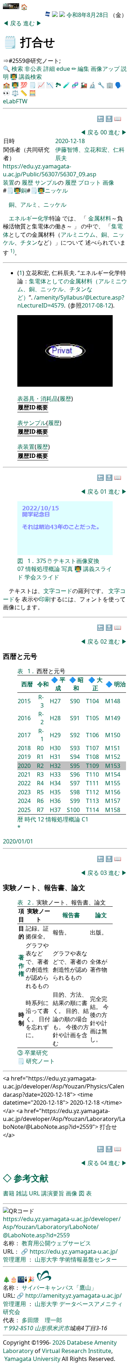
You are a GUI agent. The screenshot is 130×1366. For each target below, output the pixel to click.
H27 (55, 701)
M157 (112, 801)
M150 (112, 735)
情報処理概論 (42, 569)
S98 (75, 792)
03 (104, 873)
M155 (112, 783)
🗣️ (118, 85)
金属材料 (99, 218)
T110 (92, 774)
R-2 (41, 718)
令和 (43, 684)
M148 (112, 701)
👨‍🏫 (13, 77)
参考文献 (31, 1178)
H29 (55, 735)
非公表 (33, 69)
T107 (92, 748)
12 (41, 819)
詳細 (49, 69)
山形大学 (47, 1259)
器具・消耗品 (40, 399)
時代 (30, 819)
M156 (112, 792)
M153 (112, 766)
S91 (75, 718)
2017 (24, 735)
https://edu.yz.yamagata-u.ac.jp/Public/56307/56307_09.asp (49, 170)
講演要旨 (52, 1193)
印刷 (45, 599)
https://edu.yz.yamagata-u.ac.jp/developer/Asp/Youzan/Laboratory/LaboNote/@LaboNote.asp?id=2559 (62, 1227)
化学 (43, 218)
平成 (60, 684)
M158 (112, 810)
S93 (75, 748)
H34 (55, 783)
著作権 (21, 965)
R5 (40, 792)
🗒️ (10, 42)
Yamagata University (32, 1359)
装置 (8, 182)
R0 (40, 748)
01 (104, 491)
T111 (92, 783)
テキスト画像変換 (76, 561)
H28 (55, 718)
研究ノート (40, 1061)
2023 (24, 792)
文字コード (57, 591)
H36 (55, 801)
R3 (40, 774)
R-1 (41, 735)
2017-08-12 (96, 305)
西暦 (27, 684)
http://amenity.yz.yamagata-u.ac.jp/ (73, 1296)
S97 (75, 783)
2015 (24, 701)
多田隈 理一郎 (42, 1320)
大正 (97, 684)
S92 (75, 735)
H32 (55, 766)
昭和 (78, 684)
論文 (101, 915)
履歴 (27, 182)
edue (63, 69)
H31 (55, 757)
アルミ (29, 205)
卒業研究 (36, 1053)
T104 (92, 701)
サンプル (46, 182)
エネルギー (23, 218)
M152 (112, 757)
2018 (24, 748)
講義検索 (30, 77)
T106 (92, 735)
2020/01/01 (18, 841)
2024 (24, 801)
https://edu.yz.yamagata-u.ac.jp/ (74, 1251)
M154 (112, 774)
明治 (120, 684)
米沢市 (60, 1328)
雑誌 (21, 1193)
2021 (24, 774)
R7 (40, 810)
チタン (29, 242)
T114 (92, 810)
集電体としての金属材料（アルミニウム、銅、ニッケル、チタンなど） (72, 289)
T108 (92, 757)
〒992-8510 (18, 1328)
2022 (24, 783)
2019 (24, 757)
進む (29, 23)
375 (41, 561)
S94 (75, 757)
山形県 (43, 1328)
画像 (108, 182)
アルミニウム (78, 235)
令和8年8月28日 (87, 15)
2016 (24, 718)
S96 (75, 774)
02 (104, 641)
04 (104, 1163)
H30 (55, 748)
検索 (17, 69)
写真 (67, 569)
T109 (92, 766)
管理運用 (15, 1259)
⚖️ (15, 93)
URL (34, 1193)
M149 (112, 718)
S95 (75, 766)
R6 (40, 801)
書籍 (8, 1193)
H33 (55, 774)
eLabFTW (15, 101)
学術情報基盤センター (88, 1259)
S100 (73, 810)
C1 (85, 819)
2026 (58, 1342)
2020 (24, 766)
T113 (92, 801)
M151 (112, 748)
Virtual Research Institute (76, 1351)
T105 (92, 718)
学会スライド (42, 577)
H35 (55, 792)
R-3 (41, 701)
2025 (24, 810)
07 (20, 569)
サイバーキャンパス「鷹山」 (59, 1288)
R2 (40, 766)
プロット (89, 182)
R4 (40, 783)
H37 (55, 810)
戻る (16, 23)
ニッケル (56, 190)
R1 (40, 757)
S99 (75, 801)
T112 (92, 792)
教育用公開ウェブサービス (56, 1243)
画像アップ (105, 69)
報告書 (71, 915)
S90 (75, 701)
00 (104, 132)
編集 (83, 69)
